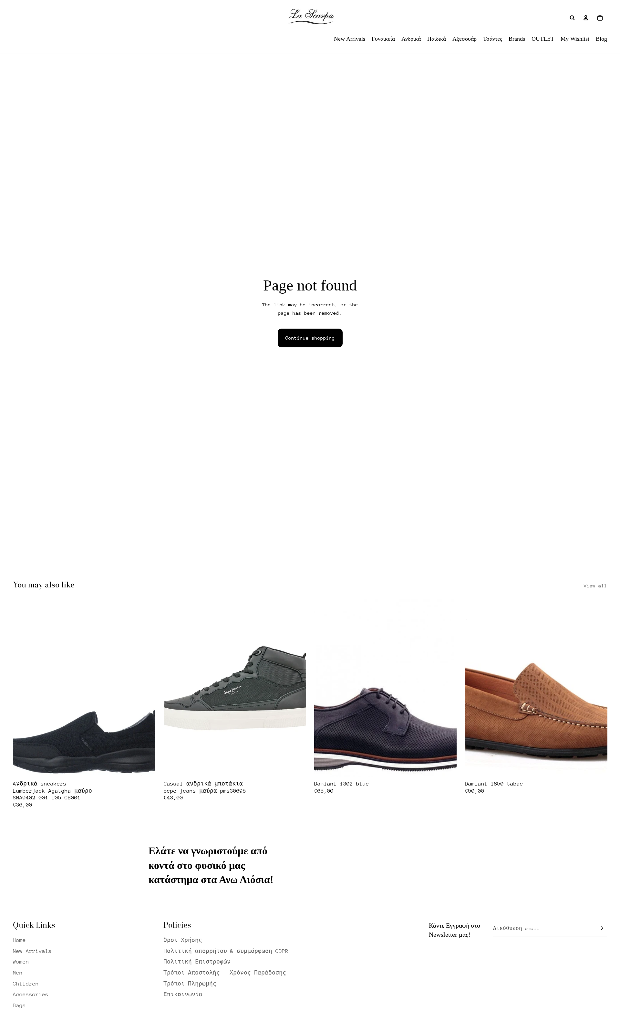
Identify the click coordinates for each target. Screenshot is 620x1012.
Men (18, 973)
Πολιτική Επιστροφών (197, 962)
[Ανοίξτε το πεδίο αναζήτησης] (572, 18)
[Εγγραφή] (600, 928)
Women (21, 962)
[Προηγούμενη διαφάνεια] (22, 688)
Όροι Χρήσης (182, 940)
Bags (19, 1005)
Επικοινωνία (182, 994)
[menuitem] (349, 39)
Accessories (30, 994)
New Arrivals (32, 951)
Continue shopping (310, 338)
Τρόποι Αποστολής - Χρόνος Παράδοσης (224, 973)
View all (595, 585)
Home (19, 940)
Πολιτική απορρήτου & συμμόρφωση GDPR (225, 951)
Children (26, 984)
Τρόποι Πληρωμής (189, 984)
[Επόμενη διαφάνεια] (145, 688)
